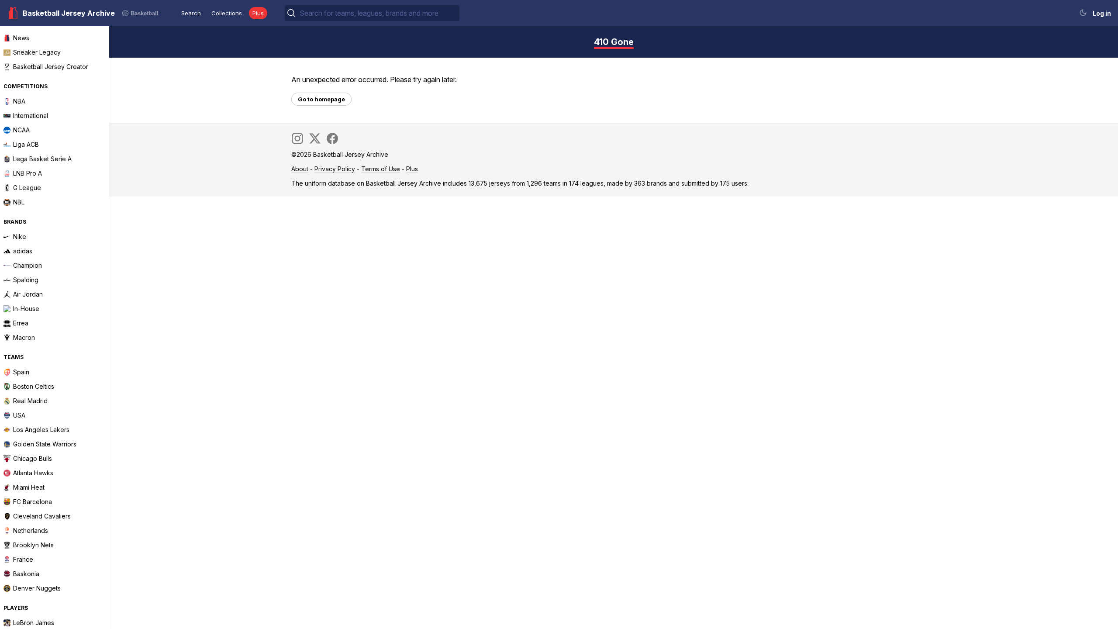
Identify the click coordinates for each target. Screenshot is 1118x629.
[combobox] (378, 13)
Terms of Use (380, 169)
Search (191, 13)
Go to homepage (321, 99)
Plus (258, 13)
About (299, 169)
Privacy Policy (334, 169)
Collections (226, 13)
